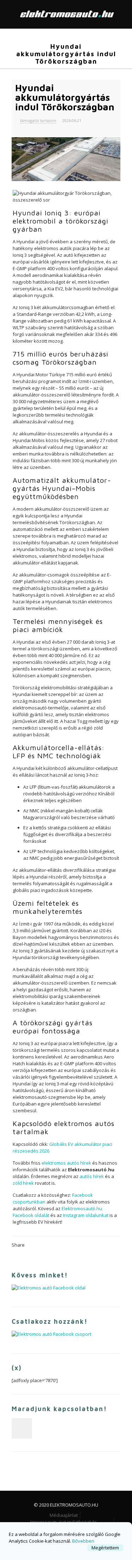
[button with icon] (22, 1428)
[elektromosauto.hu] (66, 14)
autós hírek (92, 1176)
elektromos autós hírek (66, 1163)
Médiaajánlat (64, 1515)
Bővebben (83, 1541)
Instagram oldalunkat (85, 1215)
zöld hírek (23, 1183)
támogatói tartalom (38, 120)
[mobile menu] (122, 14)
